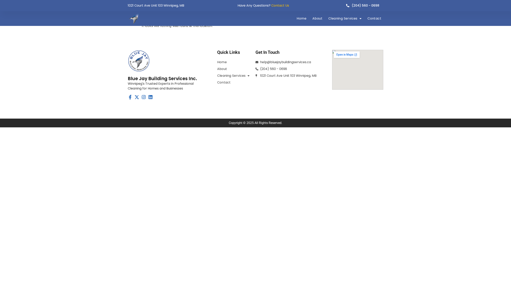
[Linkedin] (150, 97)
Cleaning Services (343, 18)
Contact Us (280, 5)
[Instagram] (143, 97)
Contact (374, 18)
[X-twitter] (137, 97)
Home (301, 18)
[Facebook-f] (130, 97)
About (317, 18)
